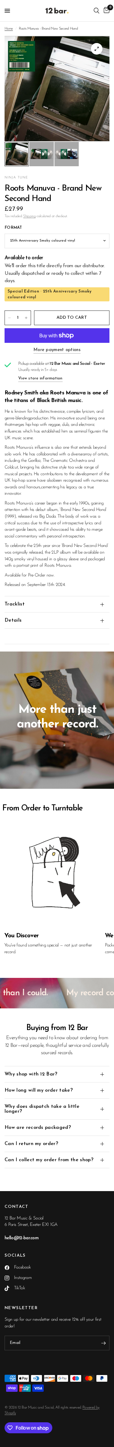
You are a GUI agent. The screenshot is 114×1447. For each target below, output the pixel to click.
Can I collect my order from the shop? (49, 1160)
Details (13, 620)
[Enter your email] (103, 1343)
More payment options (57, 350)
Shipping (29, 216)
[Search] (97, 10)
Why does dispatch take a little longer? (42, 1109)
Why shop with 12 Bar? (31, 1074)
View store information (40, 378)
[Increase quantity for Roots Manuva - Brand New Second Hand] (26, 318)
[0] (105, 10)
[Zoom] (96, 49)
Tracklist (15, 604)
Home (9, 29)
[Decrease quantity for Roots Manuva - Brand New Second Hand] (9, 318)
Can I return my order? (31, 1143)
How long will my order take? (39, 1090)
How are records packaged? (38, 1127)
